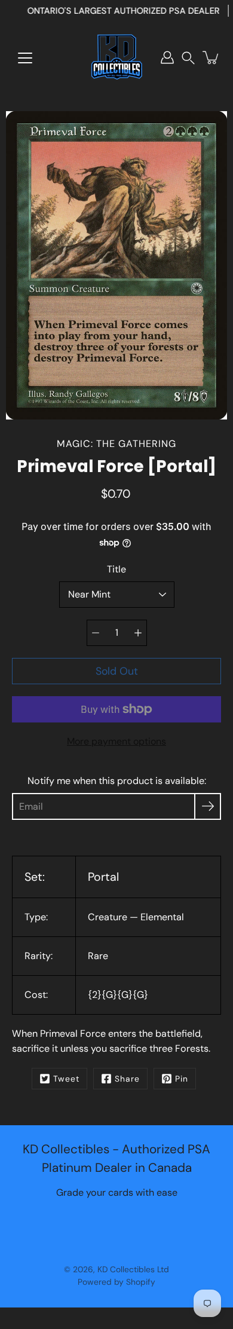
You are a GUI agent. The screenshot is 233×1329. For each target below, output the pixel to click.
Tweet (66, 1078)
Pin (181, 1078)
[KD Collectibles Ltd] (116, 57)
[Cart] (211, 57)
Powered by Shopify (116, 1281)
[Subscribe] (207, 806)
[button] (188, 58)
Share (127, 1078)
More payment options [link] (116, 741)
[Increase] (138, 633)
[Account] (167, 57)
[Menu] (25, 58)
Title (116, 569)
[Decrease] (96, 633)
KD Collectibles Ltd (133, 1269)
